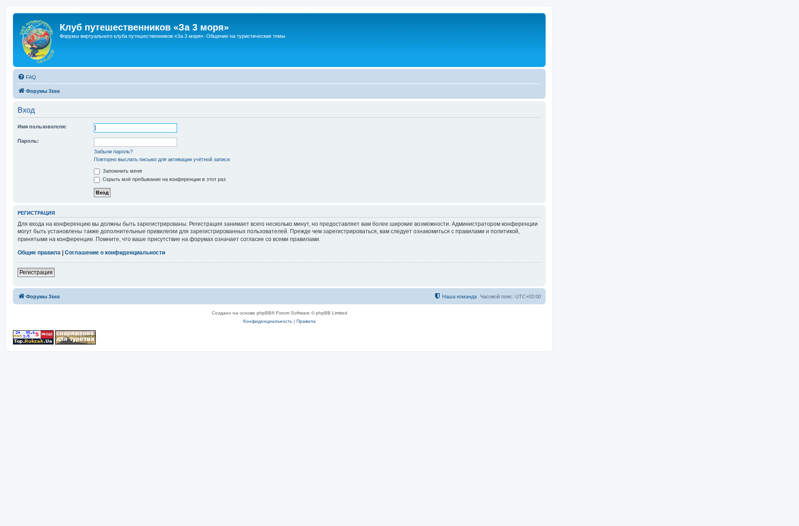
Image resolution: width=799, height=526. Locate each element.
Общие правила (39, 252)
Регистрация (36, 272)
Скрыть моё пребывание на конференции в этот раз (163, 179)
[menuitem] (27, 77)
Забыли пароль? (113, 151)
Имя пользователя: (42, 126)
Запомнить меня (121, 171)
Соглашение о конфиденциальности (115, 252)
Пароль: (28, 141)
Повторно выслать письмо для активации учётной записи (162, 159)
